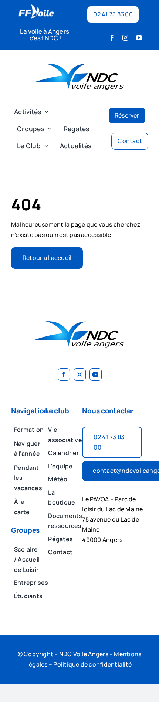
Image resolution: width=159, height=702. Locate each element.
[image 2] (79, 58)
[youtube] (139, 38)
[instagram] (125, 38)
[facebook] (112, 38)
